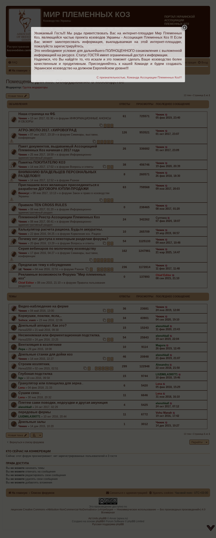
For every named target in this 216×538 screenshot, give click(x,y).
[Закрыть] (184, 27)
